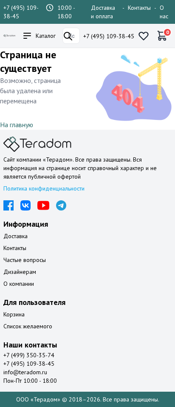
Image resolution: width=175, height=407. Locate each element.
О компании (18, 283)
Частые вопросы (24, 260)
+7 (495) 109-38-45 (108, 36)
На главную (16, 124)
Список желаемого (27, 326)
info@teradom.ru (25, 372)
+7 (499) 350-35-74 (28, 355)
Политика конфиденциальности (44, 188)
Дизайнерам (19, 272)
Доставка (15, 236)
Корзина (14, 314)
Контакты (139, 7)
